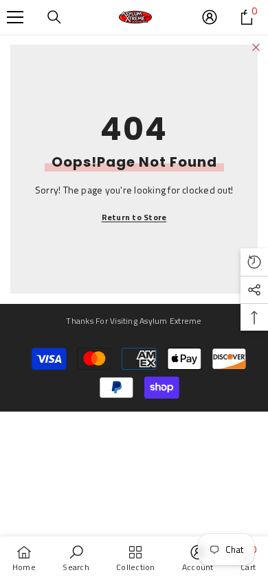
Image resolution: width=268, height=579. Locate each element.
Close (256, 48)
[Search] (54, 17)
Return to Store (134, 217)
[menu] (15, 17)
